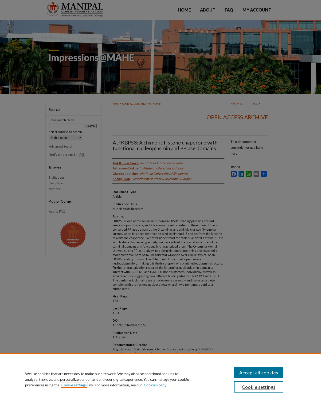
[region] (160, 379)
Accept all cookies (258, 372)
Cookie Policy (155, 385)
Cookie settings (74, 385)
